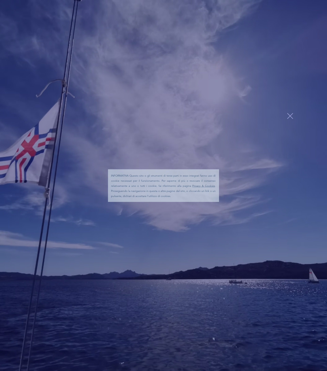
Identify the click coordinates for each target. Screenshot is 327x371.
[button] (290, 116)
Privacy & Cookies (203, 185)
